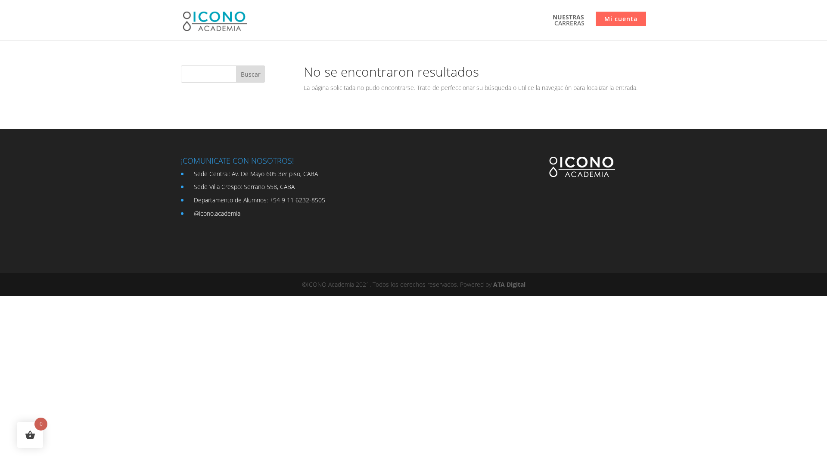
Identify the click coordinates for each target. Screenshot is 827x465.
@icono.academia (217, 213)
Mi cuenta (620, 19)
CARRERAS (568, 20)
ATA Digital (509, 284)
